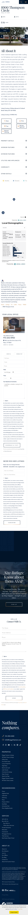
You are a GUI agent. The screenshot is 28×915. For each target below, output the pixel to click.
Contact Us (5, 344)
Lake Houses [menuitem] (5, 770)
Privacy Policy (22, 449)
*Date (4, 369)
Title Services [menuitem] (5, 836)
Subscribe (12, 522)
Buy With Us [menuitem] (6, 823)
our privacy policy (6, 436)
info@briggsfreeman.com (13, 740)
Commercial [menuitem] (5, 831)
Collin (15, 304)
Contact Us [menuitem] (5, 859)
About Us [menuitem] (4, 849)
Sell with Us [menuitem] (5, 819)
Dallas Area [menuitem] (5, 759)
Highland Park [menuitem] (5, 793)
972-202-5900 (9, 338)
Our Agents (11, 344)
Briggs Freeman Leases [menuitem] (7, 778)
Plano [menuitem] (3, 800)
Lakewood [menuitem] (4, 795)
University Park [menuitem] (5, 806)
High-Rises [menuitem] (4, 765)
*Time (4, 375)
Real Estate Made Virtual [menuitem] (8, 838)
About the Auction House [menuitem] (8, 861)
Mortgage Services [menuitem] (6, 834)
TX (11, 304)
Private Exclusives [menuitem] (6, 827)
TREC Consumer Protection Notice (8, 881)
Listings (7, 304)
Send (14, 698)
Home (2, 304)
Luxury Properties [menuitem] (6, 763)
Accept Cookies (14, 912)
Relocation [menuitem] (4, 829)
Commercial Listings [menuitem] (7, 772)
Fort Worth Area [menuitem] (6, 761)
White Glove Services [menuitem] (8, 825)
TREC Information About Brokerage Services (10, 884)
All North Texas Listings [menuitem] (8, 757)
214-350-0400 (9, 736)
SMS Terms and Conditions (17, 436)
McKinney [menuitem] (4, 797)
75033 (24, 304)
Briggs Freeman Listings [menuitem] (8, 755)
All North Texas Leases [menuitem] (7, 780)
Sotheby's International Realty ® (7, 871)
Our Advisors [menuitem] (5, 851)
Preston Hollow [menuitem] (5, 802)
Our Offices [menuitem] (5, 855)
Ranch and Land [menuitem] (6, 768)
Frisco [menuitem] (3, 791)
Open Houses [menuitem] (5, 774)
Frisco (19, 304)
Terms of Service (7, 451)
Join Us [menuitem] (4, 853)
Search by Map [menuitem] (5, 776)
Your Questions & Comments (10, 381)
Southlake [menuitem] (4, 804)
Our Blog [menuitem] (4, 857)
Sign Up (14, 604)
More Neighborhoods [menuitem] (7, 808)
